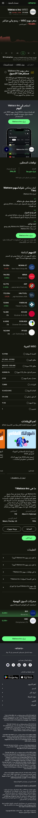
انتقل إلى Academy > (18, 478)
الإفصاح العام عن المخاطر (30, 785)
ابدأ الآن (29, 538)
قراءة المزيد (31, 471)
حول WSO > (20, 65)
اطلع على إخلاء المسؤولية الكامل (18, 777)
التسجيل (34, 57)
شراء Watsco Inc (19, 122)
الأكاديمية (22, 242)
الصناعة (29, 529)
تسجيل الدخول (13, 3)
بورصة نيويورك (12, 529)
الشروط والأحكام (19, 785)
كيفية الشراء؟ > (8, 65)
